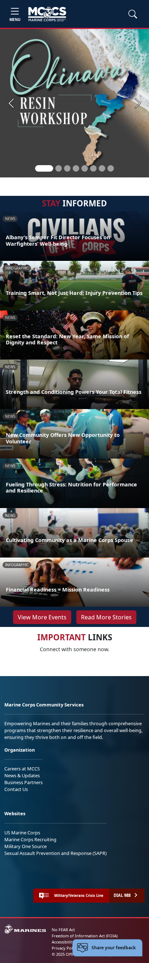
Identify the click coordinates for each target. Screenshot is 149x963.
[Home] (47, 14)
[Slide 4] (76, 168)
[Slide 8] (110, 168)
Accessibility (63, 942)
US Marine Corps (22, 832)
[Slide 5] (84, 168)
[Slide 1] (44, 168)
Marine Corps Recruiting (30, 839)
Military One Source (25, 846)
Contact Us (16, 789)
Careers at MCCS (22, 768)
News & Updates (22, 775)
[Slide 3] (67, 168)
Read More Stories (106, 617)
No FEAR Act (63, 929)
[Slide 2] (58, 168)
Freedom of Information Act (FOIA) (85, 935)
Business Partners (23, 782)
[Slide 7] (102, 168)
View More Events (42, 617)
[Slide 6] (93, 168)
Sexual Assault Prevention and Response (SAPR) (55, 853)
